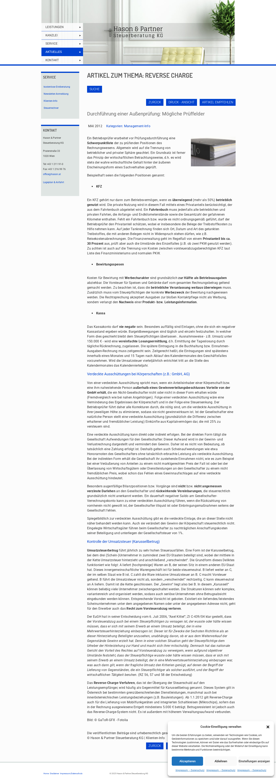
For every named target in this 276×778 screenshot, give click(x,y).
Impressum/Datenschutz (71, 773)
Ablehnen (221, 761)
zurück (155, 102)
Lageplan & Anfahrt (53, 182)
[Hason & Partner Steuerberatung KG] (138, 32)
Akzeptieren (187, 761)
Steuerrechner (51, 108)
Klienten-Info (50, 101)
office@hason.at (52, 174)
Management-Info (137, 126)
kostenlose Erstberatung (57, 86)
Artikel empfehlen (217, 102)
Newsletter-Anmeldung (56, 93)
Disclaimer (54, 773)
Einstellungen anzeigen (254, 761)
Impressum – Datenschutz (190, 770)
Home (46, 773)
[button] (268, 727)
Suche (95, 89)
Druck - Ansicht (182, 102)
